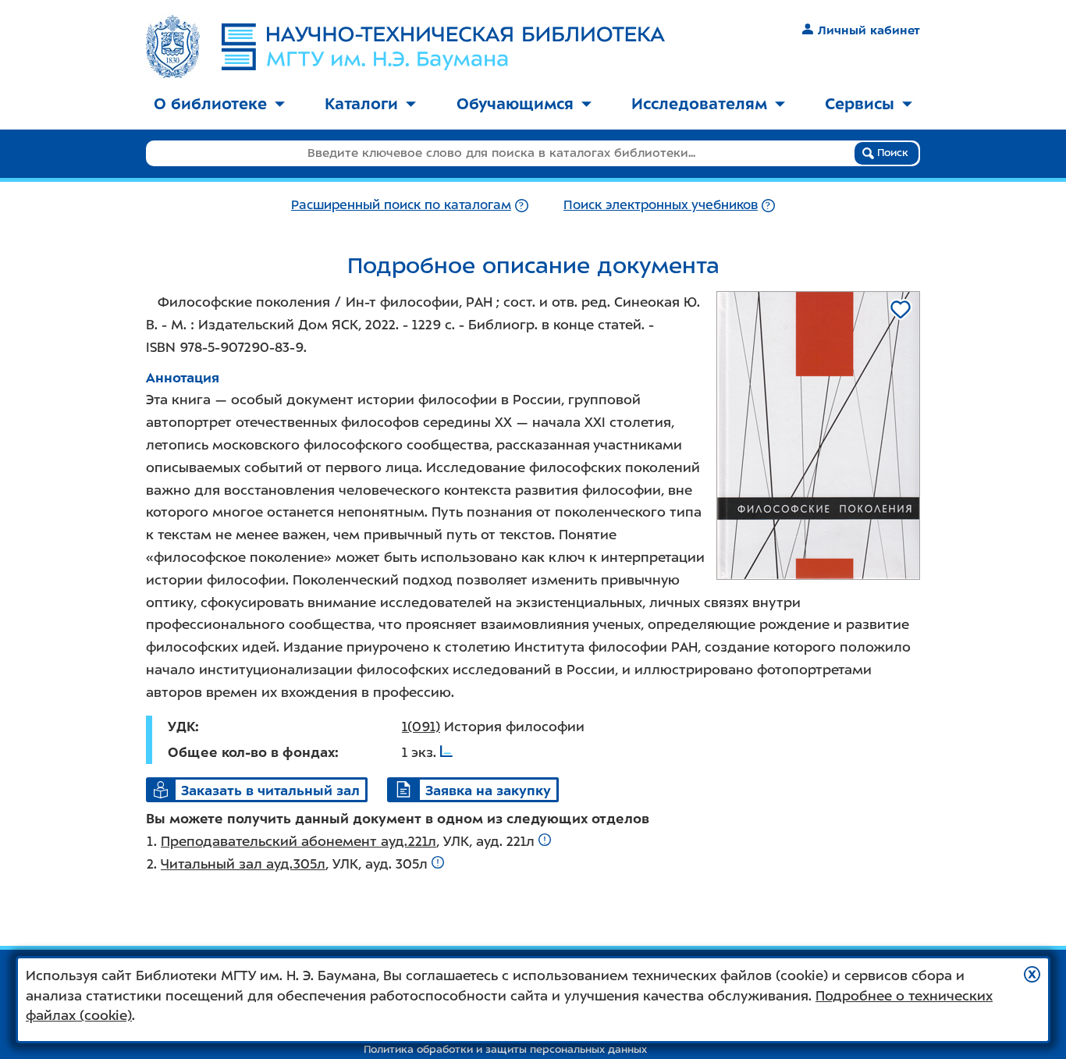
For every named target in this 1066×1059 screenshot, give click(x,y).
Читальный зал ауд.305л (243, 864)
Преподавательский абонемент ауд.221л (298, 841)
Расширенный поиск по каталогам (401, 204)
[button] (1032, 974)
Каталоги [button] (361, 103)
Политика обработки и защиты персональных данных (505, 1049)
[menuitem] (219, 105)
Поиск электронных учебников (660, 204)
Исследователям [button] (699, 103)
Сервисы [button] (859, 103)
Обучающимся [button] (515, 103)
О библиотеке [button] (210, 103)
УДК (181, 727)
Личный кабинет (869, 30)
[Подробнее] (521, 204)
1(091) (421, 727)
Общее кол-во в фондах (251, 752)
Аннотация (182, 378)
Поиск (891, 152)
